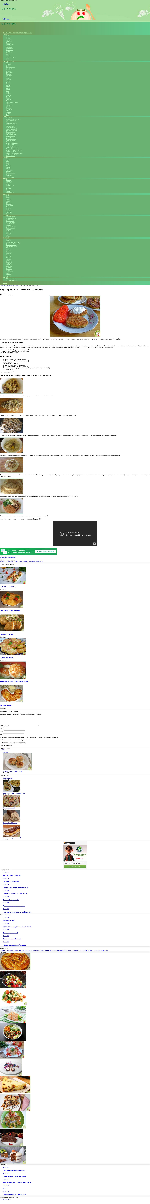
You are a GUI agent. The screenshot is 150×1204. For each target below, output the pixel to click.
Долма (8, 82)
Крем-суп (9, 41)
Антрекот (9, 64)
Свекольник (9, 50)
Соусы (5, 215)
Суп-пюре (9, 52)
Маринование (10, 185)
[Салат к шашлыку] (13, 987)
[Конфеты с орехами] (11, 1075)
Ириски (8, 199)
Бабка (8, 65)
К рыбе (8, 235)
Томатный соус (10, 223)
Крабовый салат (11, 125)
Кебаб (8, 92)
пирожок (69, 950)
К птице (8, 233)
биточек (2, 557)
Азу (7, 62)
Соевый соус (10, 219)
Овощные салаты (11, 134)
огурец (55, 950)
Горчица (8, 229)
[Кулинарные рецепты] (9, 15)
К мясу (8, 232)
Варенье (8, 180)
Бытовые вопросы (11, 280)
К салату (8, 236)
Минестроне (9, 44)
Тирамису (9, 212)
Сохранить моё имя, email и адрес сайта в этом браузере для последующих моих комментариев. (30, 737)
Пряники (8, 259)
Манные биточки (6, 705)
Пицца (8, 260)
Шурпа (8, 58)
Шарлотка (9, 266)
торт (102, 950)
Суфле (8, 276)
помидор (76, 950)
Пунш (8, 158)
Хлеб (7, 247)
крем (35, 950)
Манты (8, 100)
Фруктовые (9, 170)
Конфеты (8, 201)
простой (80, 950)
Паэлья (8, 108)
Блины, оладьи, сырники (13, 243)
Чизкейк (8, 263)
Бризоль (8, 74)
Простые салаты (11, 139)
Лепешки (8, 257)
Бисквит (8, 255)
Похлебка (9, 47)
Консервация (10, 192)
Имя (1, 728)
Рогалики (9, 252)
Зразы (8, 88)
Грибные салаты (11, 122)
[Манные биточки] (11, 702)
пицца (73, 950)
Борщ (8, 37)
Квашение (9, 191)
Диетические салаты (12, 130)
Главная (2, 285)
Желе (7, 197)
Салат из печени (11, 140)
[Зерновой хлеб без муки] (11, 821)
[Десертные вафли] (15, 1110)
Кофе (7, 161)
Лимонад (8, 171)
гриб (6, 557)
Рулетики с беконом (7, 587)
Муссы (8, 206)
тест (100, 950)
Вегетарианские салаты (13, 119)
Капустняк (9, 40)
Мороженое (9, 205)
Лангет (8, 96)
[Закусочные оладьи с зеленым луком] (11, 791)
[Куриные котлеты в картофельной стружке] (12, 1057)
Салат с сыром (10, 144)
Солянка (8, 51)
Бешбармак (9, 68)
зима (20, 950)
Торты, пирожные (11, 245)
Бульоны (8, 38)
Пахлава (8, 256)
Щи (7, 60)
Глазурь (8, 273)
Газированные (10, 173)
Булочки (8, 253)
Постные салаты (11, 137)
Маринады (9, 225)
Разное (5, 277)
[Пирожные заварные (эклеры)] (11, 836)
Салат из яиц (10, 133)
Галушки (8, 78)
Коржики (8, 240)
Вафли (8, 239)
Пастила (8, 208)
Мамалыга (9, 99)
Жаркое (8, 85)
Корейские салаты (11, 123)
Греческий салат (11, 120)
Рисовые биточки (6, 658)
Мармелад (9, 204)
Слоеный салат (10, 156)
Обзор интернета (11, 279)
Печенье (8, 249)
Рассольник (9, 48)
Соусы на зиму (10, 222)
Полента (8, 113)
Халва (8, 214)
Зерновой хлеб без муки (10, 823)
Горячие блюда (8, 61)
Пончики (8, 270)
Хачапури (9, 262)
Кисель (8, 167)
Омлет (8, 103)
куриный (38, 950)
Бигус (8, 69)
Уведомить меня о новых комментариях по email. (16, 740)
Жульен (8, 86)
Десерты (6, 194)
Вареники (9, 76)
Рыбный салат (10, 127)
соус (92, 950)
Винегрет (9, 117)
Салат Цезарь (10, 147)
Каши (7, 91)
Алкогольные (10, 177)
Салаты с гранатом (11, 154)
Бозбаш (8, 36)
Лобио (8, 98)
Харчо (8, 55)
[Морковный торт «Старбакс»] (13, 1163)
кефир (27, 950)
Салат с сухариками (12, 143)
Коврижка (9, 274)
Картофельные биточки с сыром (12, 771)
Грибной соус (10, 230)
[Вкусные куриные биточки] (11, 607)
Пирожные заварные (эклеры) (12, 838)
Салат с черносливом (12, 146)
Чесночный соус (11, 226)
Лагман (8, 43)
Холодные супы (10, 57)
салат (88, 950)
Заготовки (6, 178)
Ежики (8, 84)
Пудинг (8, 209)
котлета (31, 950)
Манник (8, 267)
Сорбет (8, 211)
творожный (97, 950)
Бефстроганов (10, 67)
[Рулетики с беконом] (13, 583)
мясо (53, 950)
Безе (7, 195)
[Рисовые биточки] (13, 654)
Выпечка (6, 238)
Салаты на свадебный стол (14, 153)
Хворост (8, 250)
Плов (7, 110)
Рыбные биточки (6, 634)
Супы (5, 34)
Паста (8, 106)
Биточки (8, 71)
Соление (8, 187)
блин (1, 950)
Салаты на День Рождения (14, 150)
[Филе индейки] (13, 1128)
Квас (7, 163)
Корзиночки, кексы (11, 246)
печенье (59, 950)
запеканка (16, 950)
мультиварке (48, 950)
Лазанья (8, 95)
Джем (8, 190)
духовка (11, 950)
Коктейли (9, 175)
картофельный (12, 557)
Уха (7, 54)
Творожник (9, 271)
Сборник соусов (11, 216)
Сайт (1, 734)
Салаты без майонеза (12, 149)
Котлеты (8, 93)
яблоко (106, 950)
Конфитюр (9, 181)
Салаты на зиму (11, 151)
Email (2, 731)
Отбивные (9, 105)
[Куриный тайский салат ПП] (13, 1040)
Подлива (8, 112)
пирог (64, 950)
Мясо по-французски (12, 102)
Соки (7, 174)
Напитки (6, 157)
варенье (4, 950)
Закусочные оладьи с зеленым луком (14, 793)
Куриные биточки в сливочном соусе (14, 681)
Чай (7, 160)
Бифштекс (9, 72)
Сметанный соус (11, 218)
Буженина (9, 75)
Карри (8, 89)
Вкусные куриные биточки (10, 610)
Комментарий (4, 725)
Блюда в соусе (10, 228)
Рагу (7, 115)
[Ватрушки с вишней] (11, 806)
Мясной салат (10, 126)
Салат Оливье (10, 141)
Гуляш (8, 81)
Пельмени (9, 109)
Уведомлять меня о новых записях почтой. (14, 742)
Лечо (7, 184)
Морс (7, 164)
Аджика (8, 188)
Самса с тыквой (7, 778)
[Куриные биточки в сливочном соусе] (13, 678)
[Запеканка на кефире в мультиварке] (15, 1093)
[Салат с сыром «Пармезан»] (13, 1005)
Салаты (5, 116)
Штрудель (9, 264)
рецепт (83, 950)
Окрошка (8, 45)
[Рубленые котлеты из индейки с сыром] (13, 1022)
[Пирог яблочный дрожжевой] (15, 969)
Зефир (8, 198)
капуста (24, 950)
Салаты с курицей (11, 129)
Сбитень (8, 165)
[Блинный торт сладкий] (11, 1145)
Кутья (7, 202)
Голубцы (8, 79)
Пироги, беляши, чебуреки (13, 242)
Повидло (8, 182)
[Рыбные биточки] (12, 631)
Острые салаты (10, 136)
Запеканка (9, 269)
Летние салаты (10, 132)
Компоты (8, 168)
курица (43, 950)
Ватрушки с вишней (9, 808)
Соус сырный (10, 221)
